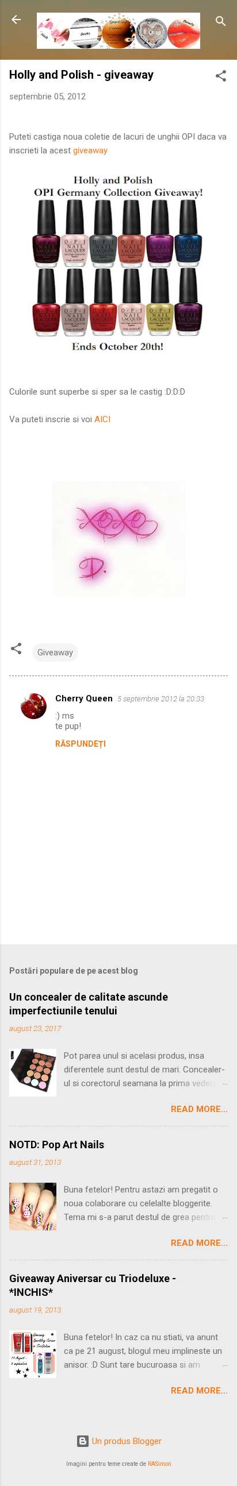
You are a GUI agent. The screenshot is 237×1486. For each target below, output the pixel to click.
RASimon (159, 1464)
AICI (102, 419)
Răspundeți (80, 743)
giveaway (90, 150)
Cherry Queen (84, 698)
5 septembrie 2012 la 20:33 (160, 698)
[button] (221, 78)
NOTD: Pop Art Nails (56, 1144)
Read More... (199, 1109)
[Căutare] (221, 23)
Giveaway (55, 652)
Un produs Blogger (126, 1441)
